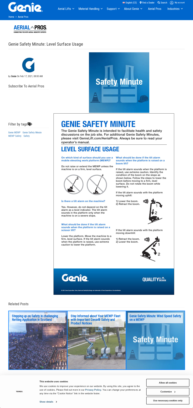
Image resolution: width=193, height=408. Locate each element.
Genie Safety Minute (32, 132)
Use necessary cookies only (167, 400)
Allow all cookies (168, 382)
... (38, 340)
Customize (166, 391)
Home (11, 16)
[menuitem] (65, 9)
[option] (38, 340)
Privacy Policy (93, 389)
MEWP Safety (14, 136)
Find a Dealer (148, 2)
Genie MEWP (14, 132)
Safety (27, 136)
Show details (46, 402)
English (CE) (131, 2)
